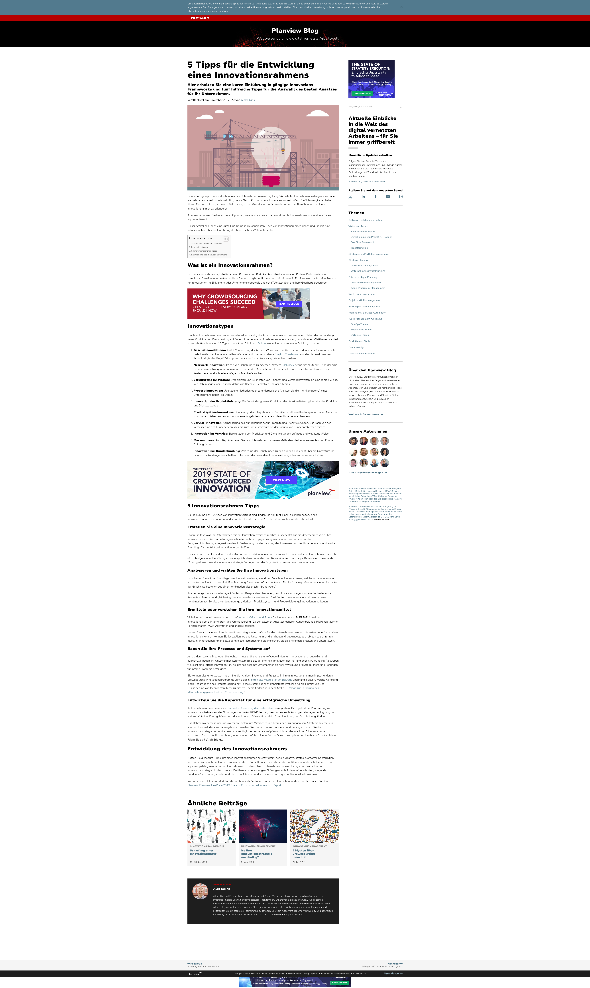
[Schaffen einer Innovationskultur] (211, 826)
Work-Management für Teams (365, 319)
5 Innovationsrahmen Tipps (204, 250)
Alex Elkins (248, 100)
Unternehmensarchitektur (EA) (368, 271)
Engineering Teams (361, 329)
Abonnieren (393, 973)
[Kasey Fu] (353, 445)
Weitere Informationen (365, 414)
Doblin (262, 343)
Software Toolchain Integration (365, 220)
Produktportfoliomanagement (364, 306)
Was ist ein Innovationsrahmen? (206, 243)
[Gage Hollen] (385, 467)
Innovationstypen (199, 247)
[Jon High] (374, 456)
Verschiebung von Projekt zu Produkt (371, 237)
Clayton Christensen (287, 354)
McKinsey (288, 365)
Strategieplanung (358, 260)
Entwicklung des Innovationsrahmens (209, 254)
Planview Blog (295, 31)
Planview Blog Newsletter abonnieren (366, 181)
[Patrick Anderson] (353, 456)
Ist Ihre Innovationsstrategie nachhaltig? (258, 852)
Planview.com (200, 17)
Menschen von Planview (361, 353)
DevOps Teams (359, 324)
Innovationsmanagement (364, 265)
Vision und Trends (358, 226)
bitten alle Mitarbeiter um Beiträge (271, 680)
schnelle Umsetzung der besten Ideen (251, 708)
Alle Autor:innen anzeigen (365, 472)
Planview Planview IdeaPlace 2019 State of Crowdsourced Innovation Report (234, 785)
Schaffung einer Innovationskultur (207, 850)
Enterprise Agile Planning (362, 277)
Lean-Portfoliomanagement (366, 282)
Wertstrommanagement (362, 294)
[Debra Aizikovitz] (374, 467)
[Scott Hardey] (385, 445)
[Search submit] (401, 107)
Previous (203, 965)
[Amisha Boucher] (385, 456)
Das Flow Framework (363, 242)
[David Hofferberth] (353, 467)
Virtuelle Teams (360, 335)
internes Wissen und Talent (255, 617)
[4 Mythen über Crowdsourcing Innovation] (314, 826)
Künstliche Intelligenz (363, 231)
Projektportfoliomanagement (364, 300)
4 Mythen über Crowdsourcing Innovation (310, 852)
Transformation (359, 248)
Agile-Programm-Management (368, 288)
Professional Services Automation (367, 312)
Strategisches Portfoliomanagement (368, 254)
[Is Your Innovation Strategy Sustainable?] (263, 826)
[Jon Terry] (364, 456)
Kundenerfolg (356, 347)
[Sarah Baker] (364, 467)
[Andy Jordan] (364, 445)
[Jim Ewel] (374, 445)
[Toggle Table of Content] (224, 239)
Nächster (382, 965)
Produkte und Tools (359, 341)
